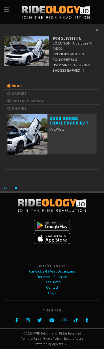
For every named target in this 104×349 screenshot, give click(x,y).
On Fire (19, 108)
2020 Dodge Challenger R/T (69, 120)
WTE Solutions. (44, 333)
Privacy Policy (51, 338)
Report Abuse (73, 338)
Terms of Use (30, 338)
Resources (52, 282)
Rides (17, 86)
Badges (19, 93)
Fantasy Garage (28, 101)
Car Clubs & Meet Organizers (52, 271)
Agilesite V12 (60, 344)
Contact (52, 287)
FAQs (52, 293)
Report (9, 188)
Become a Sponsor (52, 276)
